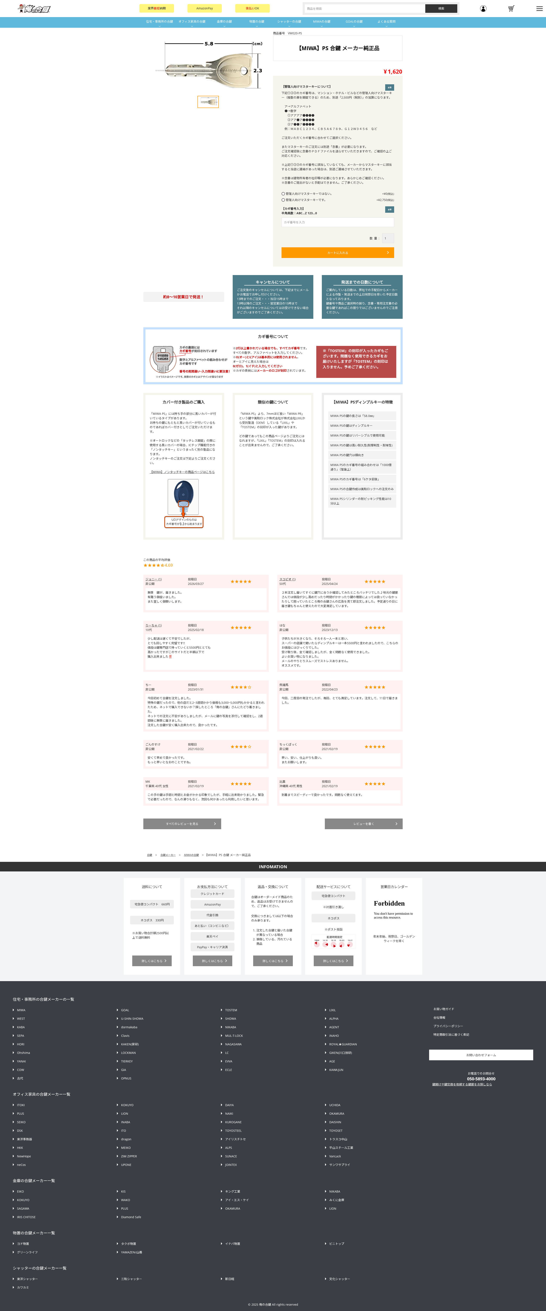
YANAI (21, 1061)
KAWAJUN (336, 1070)
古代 (20, 1078)
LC (227, 1053)
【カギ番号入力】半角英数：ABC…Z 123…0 (337, 211)
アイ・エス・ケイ (237, 1200)
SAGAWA (23, 1208)
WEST (21, 1019)
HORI (20, 1044)
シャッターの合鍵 (289, 21)
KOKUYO (127, 1105)
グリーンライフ (27, 1252)
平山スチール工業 (341, 1148)
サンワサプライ (339, 1165)
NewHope (24, 1156)
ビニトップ (336, 1244)
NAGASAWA (233, 1044)
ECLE (228, 1070)
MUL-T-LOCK (234, 1036)
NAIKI (229, 1113)
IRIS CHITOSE (26, 1217)
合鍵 (149, 855)
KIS (123, 1191)
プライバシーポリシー (448, 1026)
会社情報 (439, 1017)
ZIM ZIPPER (129, 1156)
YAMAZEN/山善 (131, 1252)
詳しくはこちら (152, 961)
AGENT (334, 1027)
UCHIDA (334, 1105)
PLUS (20, 1113)
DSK (20, 1131)
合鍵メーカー (168, 855)
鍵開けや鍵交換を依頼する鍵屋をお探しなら (462, 1084)
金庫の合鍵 (224, 21)
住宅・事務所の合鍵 (159, 21)
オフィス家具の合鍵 (192, 21)
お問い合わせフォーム (481, 1055)
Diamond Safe (131, 1217)
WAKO (125, 1200)
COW (20, 1070)
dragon (126, 1139)
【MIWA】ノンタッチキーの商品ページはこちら (182, 472)
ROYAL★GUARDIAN (343, 1044)
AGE (332, 1061)
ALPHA (333, 1019)
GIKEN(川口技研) (340, 1053)
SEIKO (21, 1122)
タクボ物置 (128, 1244)
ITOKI (21, 1105)
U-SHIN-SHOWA (132, 1019)
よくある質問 (386, 21)
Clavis (125, 1036)
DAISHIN (335, 1122)
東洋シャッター (27, 1279)
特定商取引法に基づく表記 (451, 1035)
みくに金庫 (336, 1200)
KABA (21, 1027)
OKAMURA (336, 1113)
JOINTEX (231, 1165)
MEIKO (126, 1148)
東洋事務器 (24, 1139)
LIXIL (332, 1010)
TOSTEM (231, 1010)
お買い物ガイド (443, 1009)
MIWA (21, 1010)
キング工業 (232, 1191)
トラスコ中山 (338, 1139)
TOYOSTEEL (233, 1131)
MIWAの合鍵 (321, 21)
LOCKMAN (128, 1053)
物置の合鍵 (256, 21)
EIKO (20, 1191)
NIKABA (230, 1027)
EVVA (228, 1061)
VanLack (335, 1156)
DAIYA (229, 1105)
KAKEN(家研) (130, 1044)
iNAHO (334, 1036)
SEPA (20, 1036)
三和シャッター (131, 1279)
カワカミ (23, 1287)
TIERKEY (127, 1061)
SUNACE (231, 1156)
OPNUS (126, 1078)
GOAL (125, 1010)
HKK (20, 1148)
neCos (21, 1165)
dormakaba (129, 1027)
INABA (125, 1122)
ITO (123, 1131)
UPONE (126, 1165)
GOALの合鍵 (354, 21)
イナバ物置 (232, 1244)
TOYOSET (336, 1131)
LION (124, 1113)
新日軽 (229, 1279)
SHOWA (230, 1019)
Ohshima (23, 1053)
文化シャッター (339, 1279)
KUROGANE (233, 1122)
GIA (123, 1070)
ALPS (228, 1148)
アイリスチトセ (235, 1139)
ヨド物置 (23, 1244)
